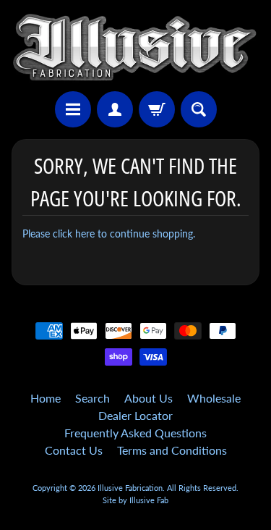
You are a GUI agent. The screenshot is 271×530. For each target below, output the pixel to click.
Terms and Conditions (172, 450)
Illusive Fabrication (130, 487)
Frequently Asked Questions (135, 432)
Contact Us (74, 450)
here (85, 234)
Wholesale (214, 398)
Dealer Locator (135, 415)
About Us (148, 398)
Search (92, 398)
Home (45, 398)
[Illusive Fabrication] (135, 48)
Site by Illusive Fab (135, 500)
